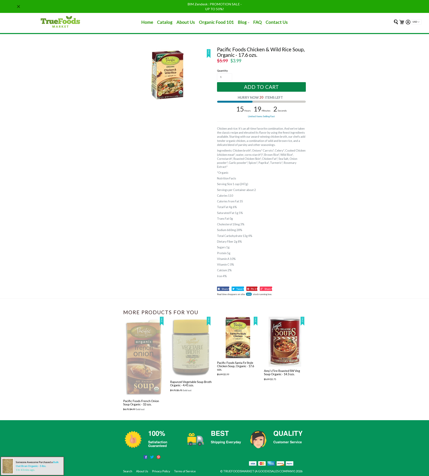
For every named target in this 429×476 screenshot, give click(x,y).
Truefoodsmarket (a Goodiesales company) (259, 471)
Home (147, 22)
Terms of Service (185, 471)
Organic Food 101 (216, 22)
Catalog (164, 22)
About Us (185, 22)
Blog (244, 22)
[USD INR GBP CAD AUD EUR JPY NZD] (416, 21)
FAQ (257, 22)
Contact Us (277, 22)
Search (127, 471)
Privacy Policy (161, 471)
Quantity (222, 70)
